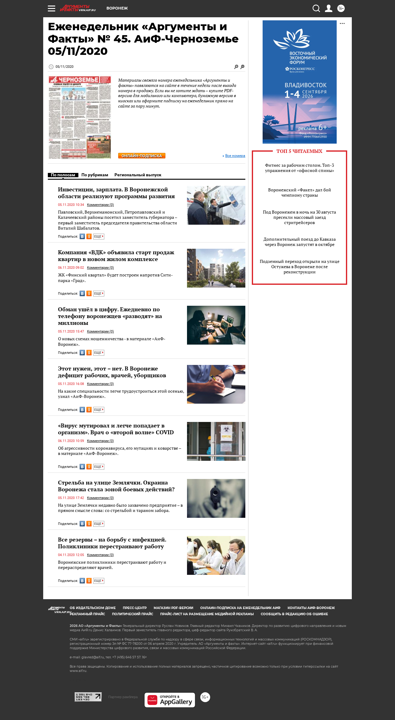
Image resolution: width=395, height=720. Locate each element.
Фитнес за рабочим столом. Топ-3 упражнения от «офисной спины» (299, 167)
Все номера (235, 156)
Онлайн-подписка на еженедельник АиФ (240, 608)
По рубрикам (94, 174)
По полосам (63, 174)
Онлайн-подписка (142, 155)
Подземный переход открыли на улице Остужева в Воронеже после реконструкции (299, 266)
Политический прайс (132, 614)
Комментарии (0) (100, 205)
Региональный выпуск (137, 174)
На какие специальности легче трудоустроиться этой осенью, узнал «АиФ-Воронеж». (121, 393)
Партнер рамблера (123, 697)
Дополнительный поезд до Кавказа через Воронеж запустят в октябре (300, 241)
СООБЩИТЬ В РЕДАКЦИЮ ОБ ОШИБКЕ (294, 614)
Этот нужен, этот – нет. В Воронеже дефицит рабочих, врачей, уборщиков (112, 372)
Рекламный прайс (87, 614)
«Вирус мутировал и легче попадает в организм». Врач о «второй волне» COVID (116, 429)
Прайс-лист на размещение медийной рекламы (207, 614)
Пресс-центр (135, 608)
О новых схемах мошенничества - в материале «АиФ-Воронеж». (111, 341)
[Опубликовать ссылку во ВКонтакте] (82, 236)
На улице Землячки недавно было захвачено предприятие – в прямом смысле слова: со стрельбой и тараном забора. (120, 507)
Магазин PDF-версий (173, 608)
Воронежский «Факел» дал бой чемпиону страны (299, 192)
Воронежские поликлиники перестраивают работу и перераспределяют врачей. (112, 564)
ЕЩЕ (98, 237)
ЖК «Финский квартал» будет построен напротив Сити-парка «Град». (115, 277)
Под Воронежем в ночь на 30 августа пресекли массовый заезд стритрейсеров (299, 217)
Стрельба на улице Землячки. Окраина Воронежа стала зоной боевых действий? (116, 486)
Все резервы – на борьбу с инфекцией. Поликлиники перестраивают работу (112, 543)
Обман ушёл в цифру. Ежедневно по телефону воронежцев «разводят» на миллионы (110, 315)
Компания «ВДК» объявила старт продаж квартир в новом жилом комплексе (116, 255)
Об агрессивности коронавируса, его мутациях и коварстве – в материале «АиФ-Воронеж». (119, 450)
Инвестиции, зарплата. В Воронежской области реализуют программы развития (116, 193)
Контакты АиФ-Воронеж (311, 608)
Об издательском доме (93, 608)
